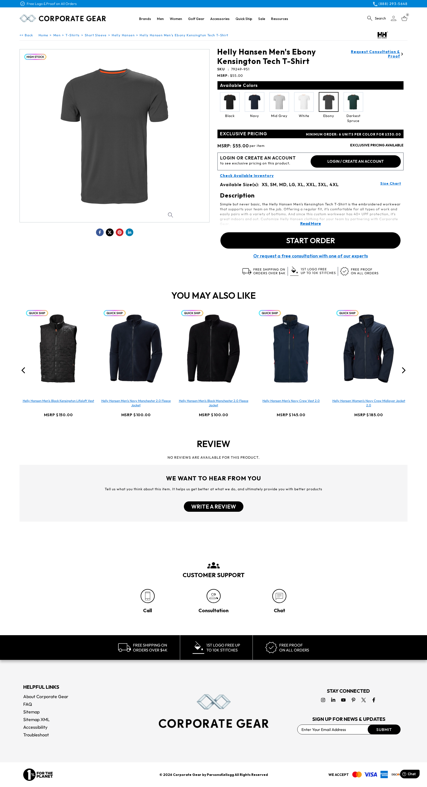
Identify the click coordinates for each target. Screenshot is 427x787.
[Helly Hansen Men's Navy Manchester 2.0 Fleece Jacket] (136, 349)
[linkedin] (129, 232)
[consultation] (214, 596)
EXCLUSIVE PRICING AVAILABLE (377, 145)
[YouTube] (343, 700)
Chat (279, 610)
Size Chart (390, 183)
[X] (363, 700)
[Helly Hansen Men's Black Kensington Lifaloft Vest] (58, 349)
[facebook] (100, 232)
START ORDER (310, 240)
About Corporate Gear (45, 696)
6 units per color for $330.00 (353, 134)
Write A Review (213, 506)
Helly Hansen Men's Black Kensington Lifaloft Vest (58, 401)
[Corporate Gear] (213, 711)
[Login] (393, 18)
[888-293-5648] (148, 596)
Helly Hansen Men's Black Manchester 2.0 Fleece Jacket (213, 403)
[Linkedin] (333, 700)
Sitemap (31, 712)
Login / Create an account (355, 161)
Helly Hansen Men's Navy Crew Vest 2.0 (291, 401)
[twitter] (110, 232)
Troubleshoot (36, 735)
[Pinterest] (353, 700)
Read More (310, 223)
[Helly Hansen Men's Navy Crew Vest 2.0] (291, 349)
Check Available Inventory (247, 176)
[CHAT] (279, 596)
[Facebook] (373, 700)
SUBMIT (384, 729)
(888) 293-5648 (393, 3)
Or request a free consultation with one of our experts (310, 256)
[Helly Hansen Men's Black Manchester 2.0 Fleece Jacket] (213, 349)
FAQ (27, 704)
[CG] (63, 18)
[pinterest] (120, 232)
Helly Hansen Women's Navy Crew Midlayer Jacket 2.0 (368, 403)
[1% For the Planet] (38, 774)
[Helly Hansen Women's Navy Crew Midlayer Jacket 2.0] (368, 349)
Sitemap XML (36, 719)
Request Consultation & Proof (375, 54)
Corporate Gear (187, 774)
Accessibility (35, 727)
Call (147, 610)
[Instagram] (323, 700)
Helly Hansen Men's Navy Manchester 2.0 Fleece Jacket (136, 403)
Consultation (213, 610)
